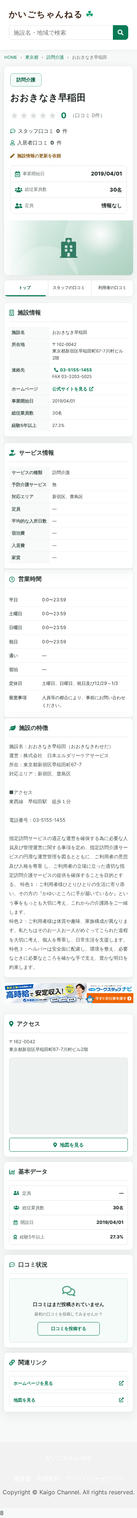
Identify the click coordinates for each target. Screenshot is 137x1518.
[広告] (68, 993)
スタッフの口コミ (69, 287)
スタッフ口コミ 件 (43, 131)
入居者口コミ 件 (39, 142)
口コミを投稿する (68, 1328)
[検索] (120, 32)
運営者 (22, 1478)
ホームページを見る (33, 1383)
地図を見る (72, 1145)
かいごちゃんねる (68, 1457)
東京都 (31, 57)
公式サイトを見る (69, 389)
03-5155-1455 (76, 370)
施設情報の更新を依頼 (39, 155)
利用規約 (48, 1478)
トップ (25, 287)
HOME (10, 57)
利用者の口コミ (112, 287)
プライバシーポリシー (94, 1478)
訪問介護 (55, 57)
